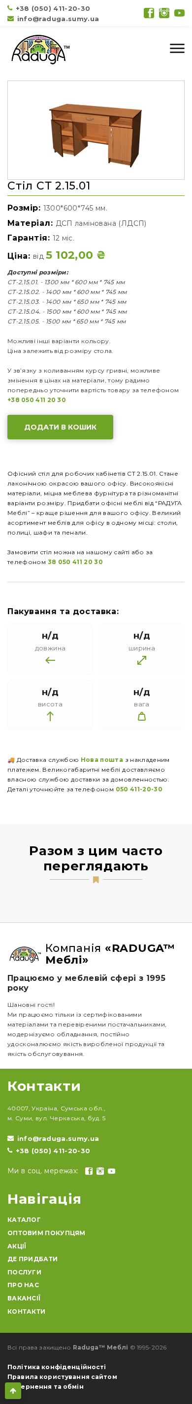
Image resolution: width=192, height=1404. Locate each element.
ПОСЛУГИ (24, 1272)
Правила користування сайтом (62, 1376)
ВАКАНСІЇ (23, 1298)
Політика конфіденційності (56, 1367)
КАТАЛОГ (24, 1219)
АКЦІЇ (17, 1246)
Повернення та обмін (45, 1386)
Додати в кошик (60, 427)
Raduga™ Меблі (100, 1347)
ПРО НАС (23, 1285)
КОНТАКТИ (26, 1311)
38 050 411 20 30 (75, 562)
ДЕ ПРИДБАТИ (32, 1259)
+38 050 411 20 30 (36, 400)
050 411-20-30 (139, 789)
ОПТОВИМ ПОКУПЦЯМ (46, 1233)
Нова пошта (102, 759)
